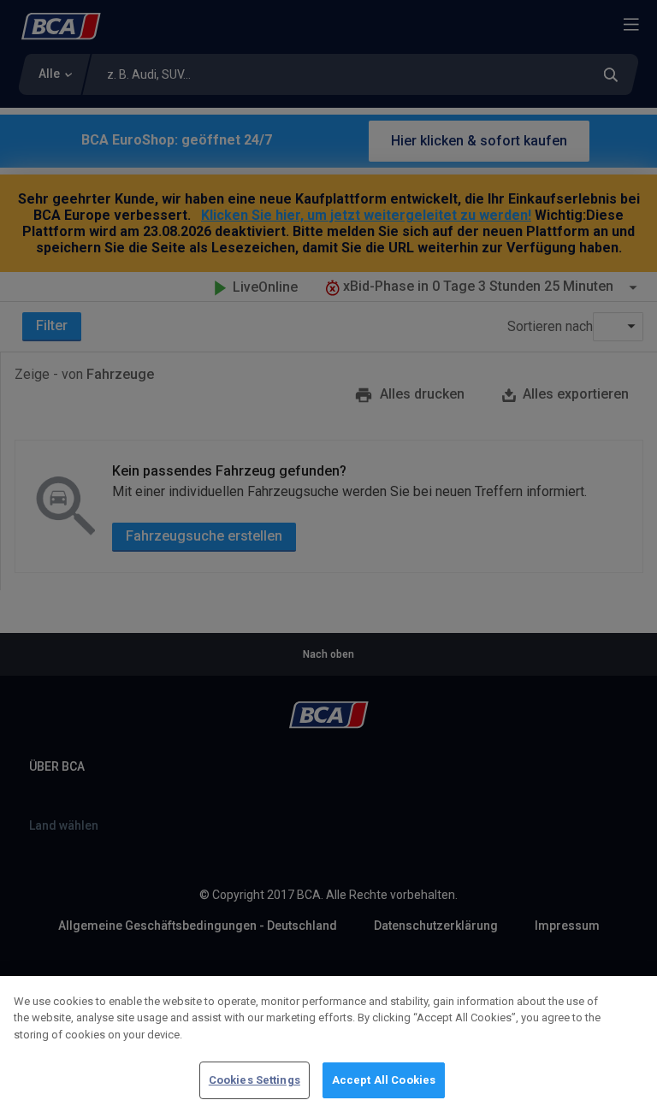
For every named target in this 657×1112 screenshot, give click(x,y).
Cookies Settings (254, 1080)
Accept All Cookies (383, 1080)
